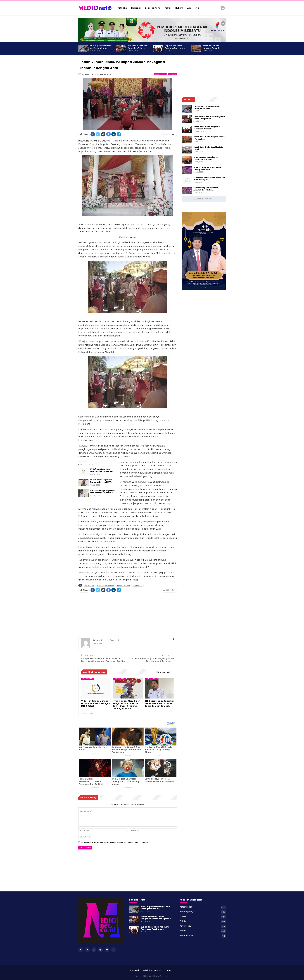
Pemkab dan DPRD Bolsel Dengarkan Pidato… (138, 47)
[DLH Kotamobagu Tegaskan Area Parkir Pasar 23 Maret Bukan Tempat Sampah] (83, 493)
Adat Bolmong (89, 585)
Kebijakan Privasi (152, 970)
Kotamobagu (186, 907)
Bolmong (172, 74)
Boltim (183, 931)
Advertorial (193, 8)
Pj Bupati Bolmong (123, 585)
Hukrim (179, 8)
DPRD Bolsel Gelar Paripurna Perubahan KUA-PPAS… (205, 158)
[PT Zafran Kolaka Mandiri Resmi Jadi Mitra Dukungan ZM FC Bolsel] (83, 472)
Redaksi (134, 970)
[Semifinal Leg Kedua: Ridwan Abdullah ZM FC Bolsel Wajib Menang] (187, 190)
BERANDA (122, 8)
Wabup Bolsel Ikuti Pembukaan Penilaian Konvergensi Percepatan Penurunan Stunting (103, 659)
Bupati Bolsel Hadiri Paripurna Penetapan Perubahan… (206, 128)
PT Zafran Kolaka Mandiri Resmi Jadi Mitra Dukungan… (102, 470)
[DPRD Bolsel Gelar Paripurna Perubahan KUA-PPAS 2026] (187, 160)
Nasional (136, 8)
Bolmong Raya (152, 8)
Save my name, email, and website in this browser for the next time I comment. (115, 842)
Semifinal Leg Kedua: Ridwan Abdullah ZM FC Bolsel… (205, 189)
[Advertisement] (235, 102)
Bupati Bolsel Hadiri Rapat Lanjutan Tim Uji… (208, 148)
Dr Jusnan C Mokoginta (105, 585)
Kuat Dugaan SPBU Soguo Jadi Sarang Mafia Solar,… (206, 107)
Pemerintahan (187, 935)
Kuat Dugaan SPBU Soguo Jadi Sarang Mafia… (101, 47)
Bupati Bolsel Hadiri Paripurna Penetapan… (175, 47)
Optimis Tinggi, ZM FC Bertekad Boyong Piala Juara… (207, 168)
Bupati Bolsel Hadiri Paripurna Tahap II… (211, 47)
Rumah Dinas (137, 585)
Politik (167, 8)
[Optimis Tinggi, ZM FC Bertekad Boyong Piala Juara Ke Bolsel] (187, 170)
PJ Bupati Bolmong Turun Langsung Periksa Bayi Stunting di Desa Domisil (153, 659)
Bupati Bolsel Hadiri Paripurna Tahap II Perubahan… (209, 138)
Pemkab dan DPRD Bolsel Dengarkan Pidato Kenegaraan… (209, 117)
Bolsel (183, 916)
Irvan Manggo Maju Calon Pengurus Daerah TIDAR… (101, 481)
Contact (169, 970)
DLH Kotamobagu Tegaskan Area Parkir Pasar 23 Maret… (102, 491)
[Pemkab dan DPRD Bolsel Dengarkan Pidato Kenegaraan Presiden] (121, 48)
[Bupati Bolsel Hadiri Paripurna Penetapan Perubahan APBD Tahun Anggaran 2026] (158, 48)
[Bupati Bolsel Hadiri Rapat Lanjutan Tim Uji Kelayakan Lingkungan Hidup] (187, 150)
